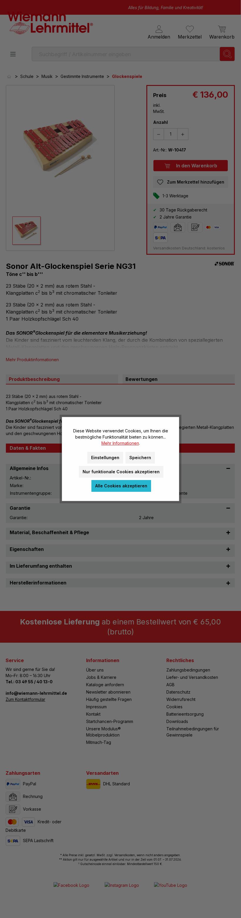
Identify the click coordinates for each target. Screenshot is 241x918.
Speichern (140, 457)
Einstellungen (105, 457)
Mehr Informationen (120, 443)
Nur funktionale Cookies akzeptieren (121, 471)
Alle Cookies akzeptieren (121, 485)
